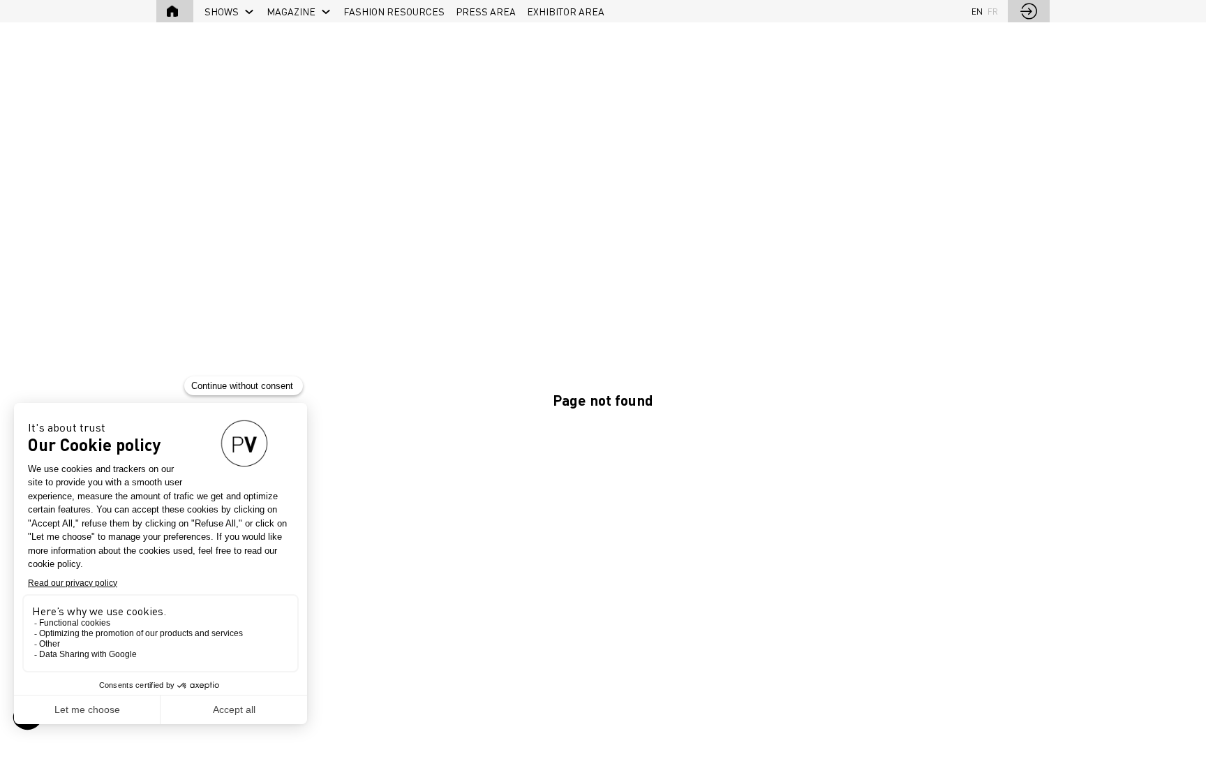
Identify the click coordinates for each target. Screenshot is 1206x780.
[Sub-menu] (249, 12)
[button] (174, 11)
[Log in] (1029, 11)
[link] (229, 11)
